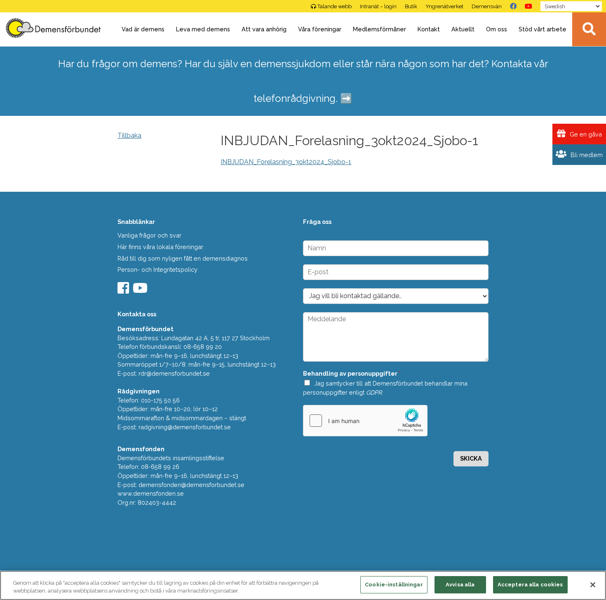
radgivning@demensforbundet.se (185, 427)
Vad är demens (143, 29)
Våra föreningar (319, 29)
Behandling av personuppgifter (352, 373)
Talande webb (334, 6)
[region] (303, 585)
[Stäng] (593, 585)
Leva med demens (203, 29)
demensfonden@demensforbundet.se (191, 484)
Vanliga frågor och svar (149, 235)
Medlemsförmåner (379, 29)
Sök (589, 29)
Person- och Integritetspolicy (157, 269)
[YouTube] (528, 6)
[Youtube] (141, 290)
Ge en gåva (585, 134)
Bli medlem (586, 154)
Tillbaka (129, 135)
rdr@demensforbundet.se (174, 373)
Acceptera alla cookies (530, 584)
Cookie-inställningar (394, 584)
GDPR (374, 392)
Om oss (496, 29)
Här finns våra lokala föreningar (160, 246)
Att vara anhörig (264, 29)
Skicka (471, 458)
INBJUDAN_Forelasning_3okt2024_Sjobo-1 (286, 162)
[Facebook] (513, 6)
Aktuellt (462, 29)
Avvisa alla (460, 584)
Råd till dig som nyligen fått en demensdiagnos (182, 258)
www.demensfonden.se (150, 493)
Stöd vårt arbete (542, 29)
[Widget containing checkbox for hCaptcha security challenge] (365, 420)
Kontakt (429, 29)
